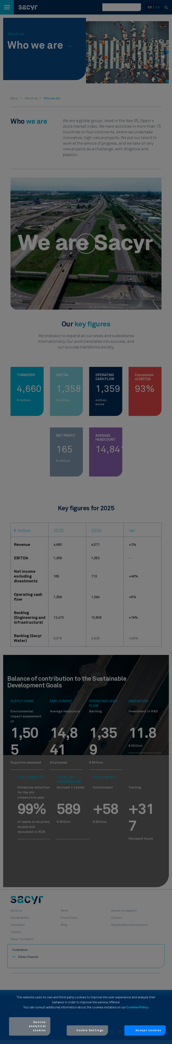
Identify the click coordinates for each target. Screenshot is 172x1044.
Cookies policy (137, 1007)
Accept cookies (148, 1030)
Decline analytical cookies (37, 1026)
